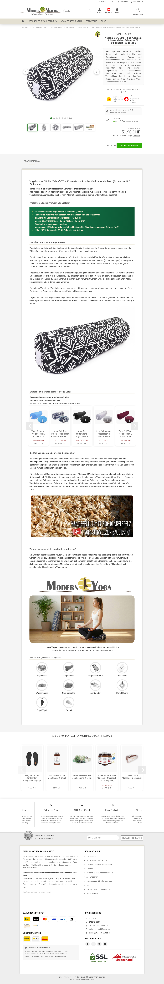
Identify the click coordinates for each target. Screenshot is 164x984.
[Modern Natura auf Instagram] (93, 944)
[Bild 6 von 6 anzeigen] (65, 118)
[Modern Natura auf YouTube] (105, 944)
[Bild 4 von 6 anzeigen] (59, 118)
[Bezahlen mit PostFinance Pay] (27, 919)
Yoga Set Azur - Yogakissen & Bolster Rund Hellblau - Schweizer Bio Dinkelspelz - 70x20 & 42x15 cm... (38, 434)
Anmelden (137, 2)
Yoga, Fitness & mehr (71, 21)
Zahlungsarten (92, 877)
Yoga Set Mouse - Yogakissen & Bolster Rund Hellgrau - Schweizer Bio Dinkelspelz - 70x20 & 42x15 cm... (104, 434)
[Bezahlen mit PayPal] (63, 919)
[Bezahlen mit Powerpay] (36, 925)
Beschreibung (32, 161)
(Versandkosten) (132, 121)
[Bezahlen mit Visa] (54, 919)
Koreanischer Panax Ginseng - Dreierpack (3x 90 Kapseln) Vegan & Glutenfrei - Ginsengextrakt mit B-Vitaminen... (107, 778)
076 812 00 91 (94, 922)
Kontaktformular (95, 918)
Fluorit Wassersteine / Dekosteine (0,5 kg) (82, 776)
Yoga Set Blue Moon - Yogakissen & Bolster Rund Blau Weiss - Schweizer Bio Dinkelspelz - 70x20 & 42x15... (60, 434)
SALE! (113, 2)
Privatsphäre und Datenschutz (98, 889)
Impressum (90, 856)
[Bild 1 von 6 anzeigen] (51, 118)
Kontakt (89, 869)
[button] (137, 8)
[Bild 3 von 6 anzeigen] (57, 118)
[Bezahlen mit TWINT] (36, 919)
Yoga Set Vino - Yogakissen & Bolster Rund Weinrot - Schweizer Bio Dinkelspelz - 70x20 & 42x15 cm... (125, 434)
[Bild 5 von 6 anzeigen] (62, 118)
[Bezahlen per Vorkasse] (72, 919)
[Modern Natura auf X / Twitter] (99, 944)
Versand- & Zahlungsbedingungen (99, 873)
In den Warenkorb (129, 145)
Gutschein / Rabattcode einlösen (99, 865)
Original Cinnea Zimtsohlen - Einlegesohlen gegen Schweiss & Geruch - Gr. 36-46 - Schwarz (32, 778)
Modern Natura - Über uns (96, 860)
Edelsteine (91, 21)
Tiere (103, 21)
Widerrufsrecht (92, 893)
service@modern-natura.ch (99, 933)
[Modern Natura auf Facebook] (87, 944)
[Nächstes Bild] (97, 72)
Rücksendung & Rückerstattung (99, 881)
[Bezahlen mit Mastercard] (45, 919)
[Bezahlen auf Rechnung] (27, 925)
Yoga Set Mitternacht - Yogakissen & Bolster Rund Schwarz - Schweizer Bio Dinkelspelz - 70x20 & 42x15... (82, 434)
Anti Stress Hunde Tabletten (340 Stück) (57, 776)
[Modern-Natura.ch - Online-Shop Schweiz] (40, 11)
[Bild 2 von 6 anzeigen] (54, 118)
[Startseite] (23, 21)
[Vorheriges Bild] (26, 72)
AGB (88, 885)
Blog (26, 823)
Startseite (103, 2)
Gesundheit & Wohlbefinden (43, 21)
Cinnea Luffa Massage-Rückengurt (132, 776)
